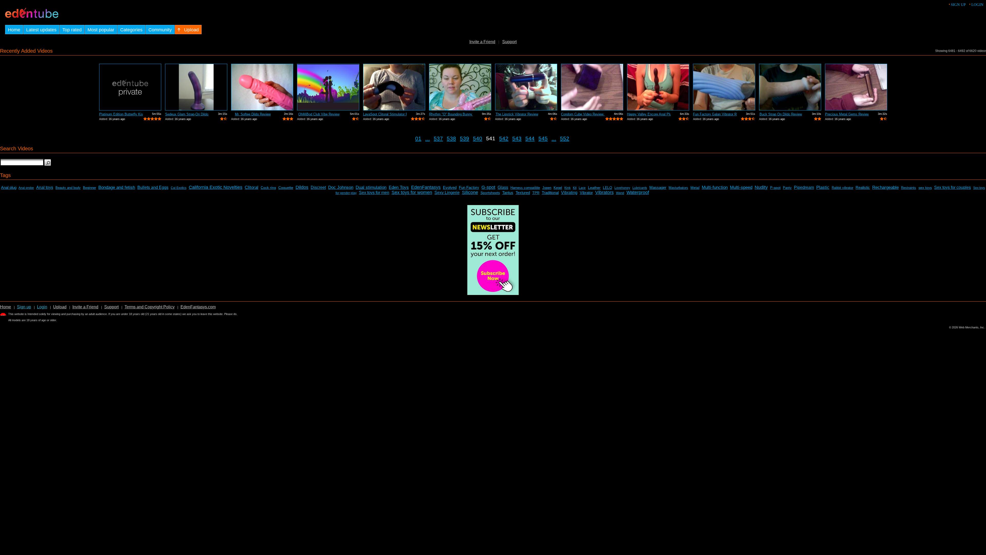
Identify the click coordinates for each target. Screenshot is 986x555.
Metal (694, 188)
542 (503, 138)
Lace (582, 188)
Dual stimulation (371, 187)
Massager (657, 187)
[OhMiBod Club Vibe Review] (328, 87)
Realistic (863, 187)
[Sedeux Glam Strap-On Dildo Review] (196, 87)
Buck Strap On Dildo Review (781, 114)
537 (438, 138)
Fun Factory (469, 187)
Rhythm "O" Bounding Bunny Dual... (451, 114)
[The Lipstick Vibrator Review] (526, 87)
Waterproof (638, 192)
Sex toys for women (412, 192)
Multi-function (715, 187)
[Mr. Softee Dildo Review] (262, 87)
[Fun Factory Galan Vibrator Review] (724, 87)
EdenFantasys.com (198, 307)
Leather (594, 188)
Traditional (550, 192)
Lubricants (639, 188)
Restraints (908, 188)
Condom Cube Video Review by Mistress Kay (583, 114)
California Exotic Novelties (215, 187)
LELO (607, 188)
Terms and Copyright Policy (150, 307)
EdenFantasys (426, 187)
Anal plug (8, 187)
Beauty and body (68, 188)
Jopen (546, 188)
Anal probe (26, 188)
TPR (535, 193)
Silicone (470, 192)
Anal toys (44, 187)
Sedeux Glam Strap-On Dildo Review (187, 114)
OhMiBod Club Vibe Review (318, 114)
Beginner (89, 188)
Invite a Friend (482, 42)
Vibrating (569, 192)
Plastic (822, 187)
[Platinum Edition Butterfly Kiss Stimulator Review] (130, 87)
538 (451, 138)
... (427, 138)
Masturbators (678, 188)
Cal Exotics (178, 188)
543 (517, 138)
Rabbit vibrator (842, 188)
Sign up (958, 5)
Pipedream (804, 187)
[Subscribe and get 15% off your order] (493, 293)
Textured (523, 192)
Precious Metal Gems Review (847, 114)
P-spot (775, 188)
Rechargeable (885, 187)
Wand (620, 193)
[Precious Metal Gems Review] (856, 87)
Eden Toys (399, 187)
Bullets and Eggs (152, 187)
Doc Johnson (340, 187)
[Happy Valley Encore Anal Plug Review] (658, 87)
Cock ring (268, 188)
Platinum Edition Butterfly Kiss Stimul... (121, 114)
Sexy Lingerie (447, 192)
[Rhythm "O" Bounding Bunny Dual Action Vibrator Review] (460, 87)
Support (509, 42)
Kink (567, 188)
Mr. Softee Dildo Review (253, 114)
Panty (787, 188)
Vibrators (604, 192)
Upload (60, 307)
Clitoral (251, 187)
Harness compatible (525, 188)
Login (977, 5)
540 (477, 138)
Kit (574, 188)
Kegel (558, 188)
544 (530, 138)
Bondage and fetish (116, 187)
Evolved (450, 187)
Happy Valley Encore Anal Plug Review (649, 114)
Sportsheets (490, 193)
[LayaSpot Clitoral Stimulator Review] (394, 87)
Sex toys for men (374, 192)
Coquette (285, 188)
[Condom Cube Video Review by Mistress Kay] (592, 87)
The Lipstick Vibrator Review (517, 114)
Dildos (302, 187)
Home (5, 307)
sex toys (925, 188)
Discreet (318, 187)
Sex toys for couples (952, 187)
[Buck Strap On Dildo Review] (790, 87)
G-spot (488, 187)
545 (543, 138)
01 (418, 138)
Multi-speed (741, 187)
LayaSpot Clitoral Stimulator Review (385, 114)
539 (464, 138)
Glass (503, 187)
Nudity (761, 187)
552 (564, 138)
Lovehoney (622, 188)
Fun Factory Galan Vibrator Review (715, 114)
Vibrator (586, 192)
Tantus (507, 192)
